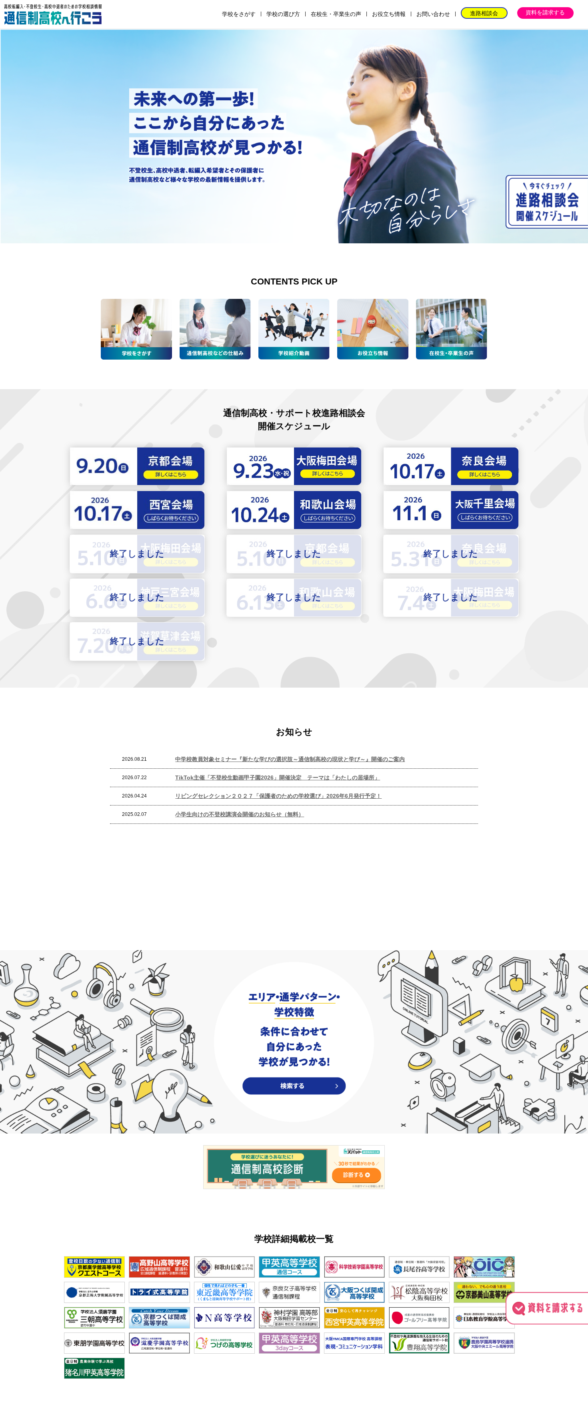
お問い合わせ (433, 14)
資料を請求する (545, 12)
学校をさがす (239, 14)
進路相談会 (484, 13)
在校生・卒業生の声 (336, 14)
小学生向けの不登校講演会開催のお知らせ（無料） (239, 814)
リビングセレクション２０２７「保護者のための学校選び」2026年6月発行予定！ (278, 796)
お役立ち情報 (389, 14)
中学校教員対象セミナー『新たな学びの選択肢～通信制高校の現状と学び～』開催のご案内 (290, 759)
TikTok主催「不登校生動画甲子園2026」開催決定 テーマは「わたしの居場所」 (277, 777)
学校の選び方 (283, 14)
